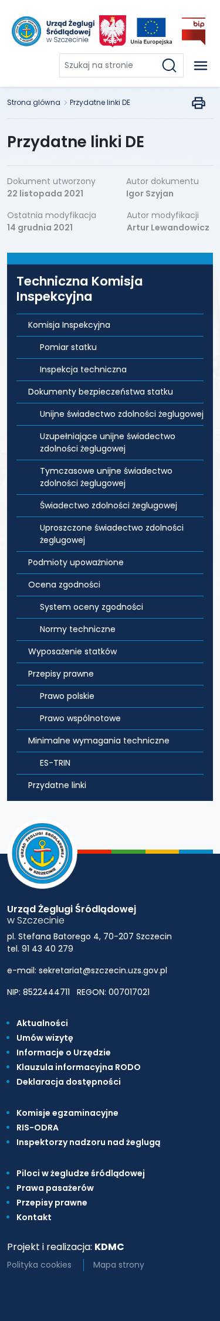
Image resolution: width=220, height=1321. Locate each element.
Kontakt (34, 1217)
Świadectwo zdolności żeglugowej (108, 505)
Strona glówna (33, 102)
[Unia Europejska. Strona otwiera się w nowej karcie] (151, 31)
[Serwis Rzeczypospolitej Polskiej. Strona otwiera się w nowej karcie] (113, 31)
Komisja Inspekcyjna (69, 325)
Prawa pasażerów (55, 1188)
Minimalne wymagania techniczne (99, 740)
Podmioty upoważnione (76, 562)
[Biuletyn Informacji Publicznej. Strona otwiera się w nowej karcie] (193, 31)
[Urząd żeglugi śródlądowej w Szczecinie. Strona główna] (51, 31)
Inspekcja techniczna (83, 369)
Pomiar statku (68, 347)
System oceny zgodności (91, 607)
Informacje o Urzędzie (63, 1052)
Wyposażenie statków (72, 651)
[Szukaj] (171, 65)
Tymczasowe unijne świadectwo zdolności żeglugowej (106, 477)
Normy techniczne (78, 629)
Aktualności (42, 1023)
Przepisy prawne (61, 674)
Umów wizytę (44, 1038)
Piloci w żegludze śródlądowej (80, 1173)
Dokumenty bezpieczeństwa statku (100, 392)
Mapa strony (118, 1265)
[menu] (200, 66)
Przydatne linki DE (100, 102)
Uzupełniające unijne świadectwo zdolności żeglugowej (107, 442)
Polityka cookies (39, 1265)
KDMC (109, 1247)
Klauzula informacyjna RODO (78, 1067)
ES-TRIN (55, 763)
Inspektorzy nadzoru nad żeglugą (88, 1142)
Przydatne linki (57, 785)
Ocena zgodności (64, 584)
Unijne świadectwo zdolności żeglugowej (122, 414)
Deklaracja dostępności (68, 1082)
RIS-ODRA (37, 1127)
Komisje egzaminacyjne (67, 1113)
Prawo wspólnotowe (80, 718)
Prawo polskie (67, 696)
